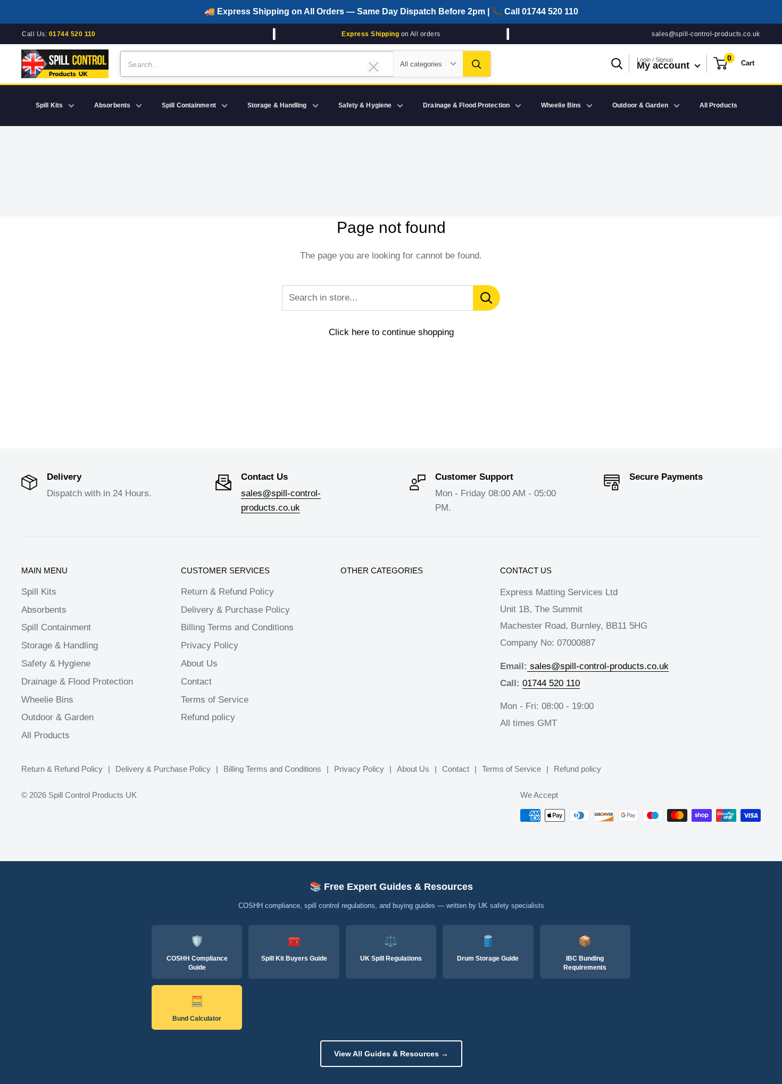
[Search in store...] (486, 298)
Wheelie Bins (561, 105)
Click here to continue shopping (391, 332)
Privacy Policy (209, 645)
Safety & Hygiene (365, 105)
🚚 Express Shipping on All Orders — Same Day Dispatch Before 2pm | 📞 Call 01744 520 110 (391, 11)
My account (664, 65)
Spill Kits (49, 105)
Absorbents (112, 105)
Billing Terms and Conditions (237, 627)
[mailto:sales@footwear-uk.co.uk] (528, 666)
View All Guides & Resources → (391, 1053)
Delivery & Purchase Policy (235, 610)
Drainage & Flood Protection (466, 105)
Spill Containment (189, 105)
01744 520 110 (551, 683)
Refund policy (208, 717)
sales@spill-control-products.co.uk (706, 34)
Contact (196, 682)
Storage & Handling (277, 105)
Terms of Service (214, 700)
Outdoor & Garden (640, 105)
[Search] (476, 64)
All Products (718, 105)
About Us (199, 663)
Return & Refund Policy (227, 592)
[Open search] (617, 64)
